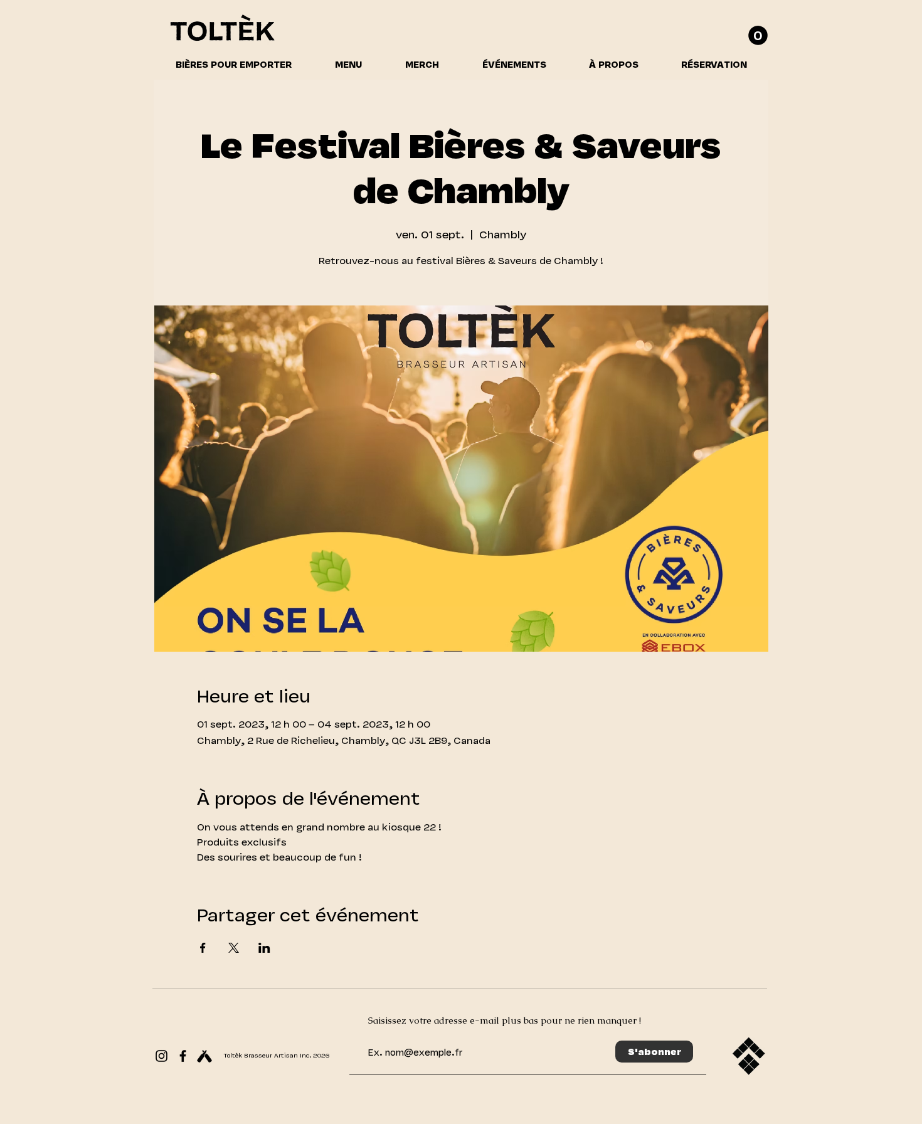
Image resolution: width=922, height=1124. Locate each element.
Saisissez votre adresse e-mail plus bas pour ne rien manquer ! (504, 1020)
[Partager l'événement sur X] (234, 948)
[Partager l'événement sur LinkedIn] (264, 948)
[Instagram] (161, 1056)
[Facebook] (183, 1056)
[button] (758, 35)
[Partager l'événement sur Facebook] (203, 948)
